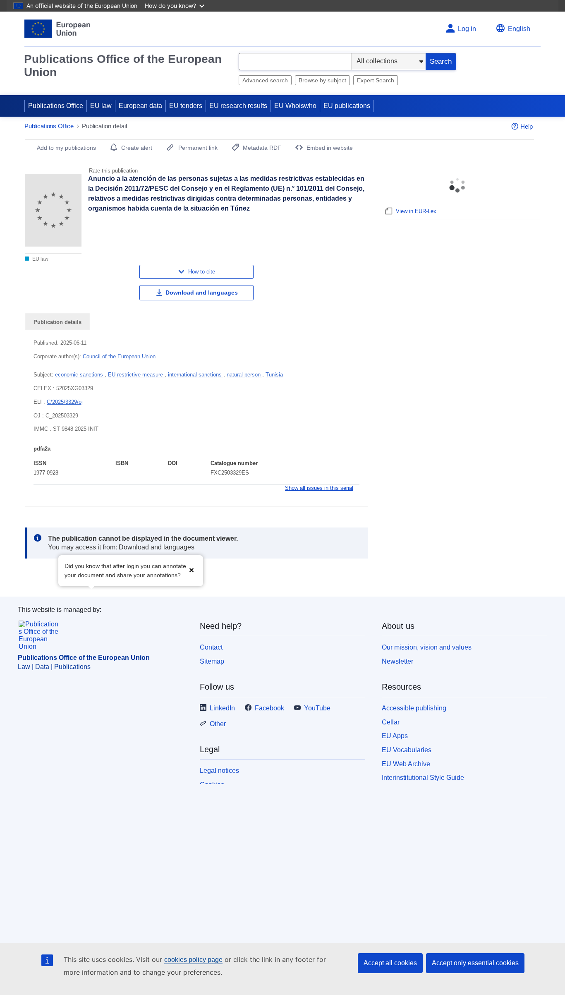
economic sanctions (80, 375)
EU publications (346, 105)
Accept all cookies (390, 962)
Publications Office (55, 105)
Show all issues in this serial (319, 488)
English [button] (519, 28)
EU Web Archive (406, 763)
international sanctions (195, 375)
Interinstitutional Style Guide (423, 777)
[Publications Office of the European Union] (57, 28)
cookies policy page (193, 959)
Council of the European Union (119, 356)
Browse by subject (322, 80)
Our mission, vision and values (427, 647)
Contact (211, 647)
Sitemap (212, 661)
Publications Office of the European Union (123, 66)
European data (140, 105)
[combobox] (295, 61)
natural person (244, 375)
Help (526, 126)
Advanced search (265, 80)
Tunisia (274, 375)
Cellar (391, 722)
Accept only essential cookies (475, 962)
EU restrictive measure (136, 375)
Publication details (57, 322)
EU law (101, 105)
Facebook (269, 708)
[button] (191, 569)
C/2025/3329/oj (65, 402)
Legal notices (219, 770)
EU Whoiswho (295, 105)
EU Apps (395, 735)
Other (218, 723)
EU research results (238, 105)
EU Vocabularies (406, 749)
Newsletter (397, 661)
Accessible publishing (414, 708)
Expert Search (375, 80)
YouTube (317, 708)
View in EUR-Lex (416, 211)
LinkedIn (222, 708)
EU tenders (185, 105)
